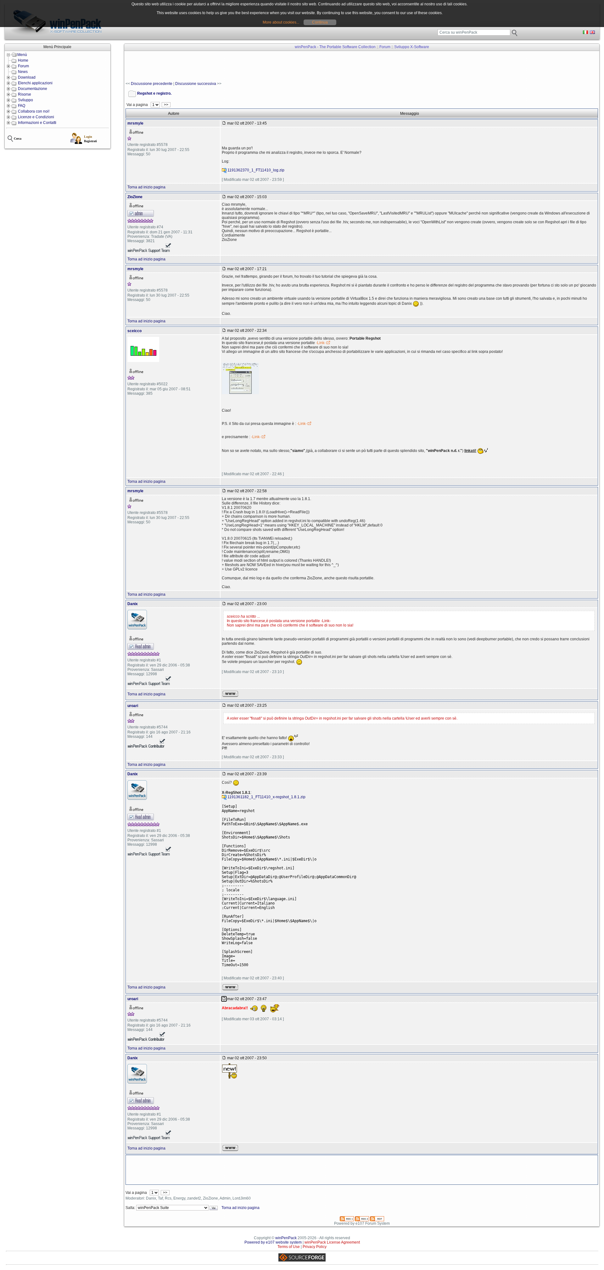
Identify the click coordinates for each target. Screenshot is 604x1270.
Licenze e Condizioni (36, 117)
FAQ (21, 105)
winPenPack (286, 1238)
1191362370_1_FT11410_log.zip (255, 170)
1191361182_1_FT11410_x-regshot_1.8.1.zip (266, 797)
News (23, 72)
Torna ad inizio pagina (146, 187)
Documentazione (32, 88)
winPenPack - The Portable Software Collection (335, 47)
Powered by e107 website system (273, 1242)
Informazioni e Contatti (37, 122)
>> (166, 105)
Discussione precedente (151, 83)
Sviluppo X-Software (411, 47)
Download (27, 77)
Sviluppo (25, 100)
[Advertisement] (240, 66)
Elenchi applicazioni (35, 83)
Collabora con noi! (33, 111)
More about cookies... (281, 22)
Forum (23, 66)
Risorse (24, 94)
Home (23, 60)
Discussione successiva (195, 83)
